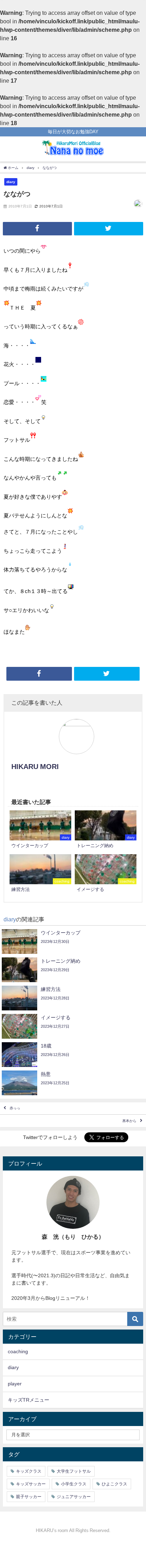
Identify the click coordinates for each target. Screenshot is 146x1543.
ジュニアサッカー (74, 1497)
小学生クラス (73, 1484)
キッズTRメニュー (28, 1399)
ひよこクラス (114, 1484)
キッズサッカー (31, 1484)
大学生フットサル (74, 1471)
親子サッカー (28, 1497)
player (15, 1383)
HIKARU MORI (35, 766)
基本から (129, 1120)
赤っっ (15, 1108)
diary (10, 181)
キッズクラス (28, 1471)
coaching (18, 1351)
